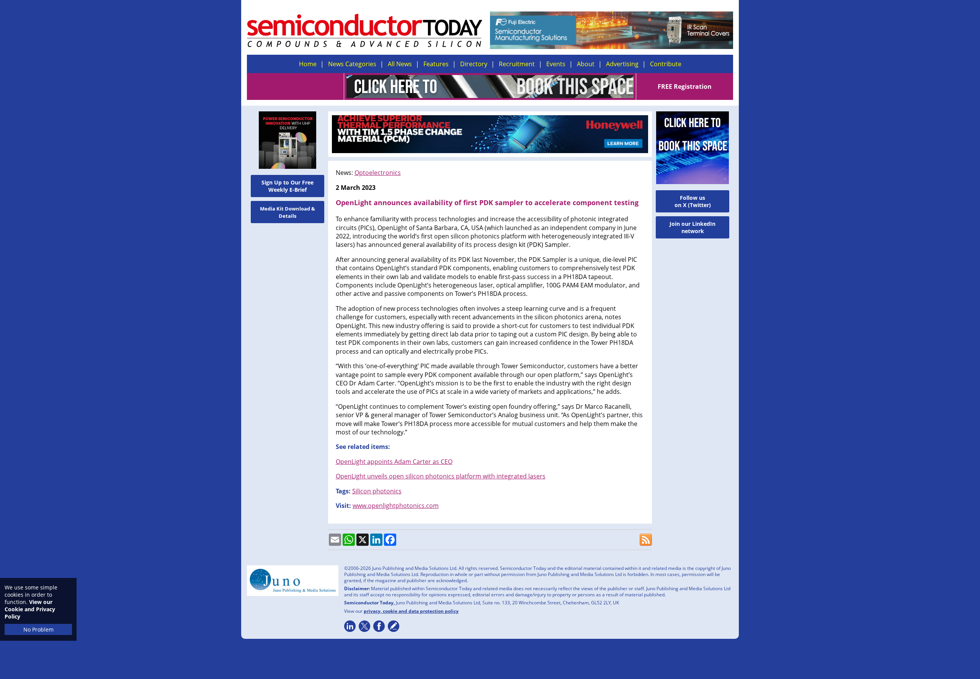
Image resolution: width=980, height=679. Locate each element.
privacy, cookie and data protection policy (411, 611)
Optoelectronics (377, 172)
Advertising (622, 64)
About (586, 64)
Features (436, 64)
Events (555, 64)
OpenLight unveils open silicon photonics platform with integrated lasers (441, 476)
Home (308, 64)
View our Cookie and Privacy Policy (30, 609)
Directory (473, 64)
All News (400, 64)
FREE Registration (685, 86)
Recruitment (517, 64)
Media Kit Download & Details (287, 212)
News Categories (352, 64)
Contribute (665, 64)
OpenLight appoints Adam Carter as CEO (394, 461)
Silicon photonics (377, 491)
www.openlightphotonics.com (396, 505)
